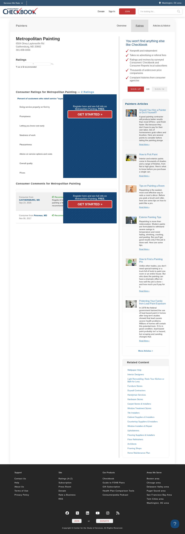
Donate (101, 11)
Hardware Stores (135, 399)
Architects (131, 444)
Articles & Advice (161, 25)
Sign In (112, 11)
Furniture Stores (134, 386)
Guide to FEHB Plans (114, 482)
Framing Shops (134, 448)
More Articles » (145, 351)
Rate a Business (67, 495)
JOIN (76, 521)
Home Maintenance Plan (138, 453)
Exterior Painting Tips (150, 217)
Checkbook (108, 478)
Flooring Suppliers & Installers (141, 435)
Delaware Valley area (158, 487)
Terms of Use (21, 491)
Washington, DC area (158, 503)
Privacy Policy (21, 495)
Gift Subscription (111, 487)
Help (16, 482)
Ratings (140, 25)
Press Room (65, 487)
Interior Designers (135, 374)
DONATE (104, 521)
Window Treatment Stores (139, 408)
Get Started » (90, 114)
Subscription (65, 482)
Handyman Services (136, 395)
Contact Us (20, 478)
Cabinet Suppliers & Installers (140, 417)
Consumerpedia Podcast (115, 495)
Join (127, 11)
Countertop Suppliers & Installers (142, 421)
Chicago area (154, 482)
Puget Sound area (156, 491)
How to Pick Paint (148, 154)
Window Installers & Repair (139, 426)
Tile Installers (133, 413)
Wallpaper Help (134, 370)
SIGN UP (136, 89)
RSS (61, 499)
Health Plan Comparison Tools (118, 491)
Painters (21, 25)
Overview (121, 25)
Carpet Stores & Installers (139, 404)
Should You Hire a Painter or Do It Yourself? (152, 111)
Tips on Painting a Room (151, 186)
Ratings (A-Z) (66, 478)
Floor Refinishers (135, 439)
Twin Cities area (155, 499)
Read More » (144, 145)
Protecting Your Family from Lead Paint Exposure (152, 302)
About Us (19, 487)
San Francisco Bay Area (159, 495)
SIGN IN (159, 89)
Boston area (153, 478)
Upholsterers (133, 430)
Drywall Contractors (136, 390)
